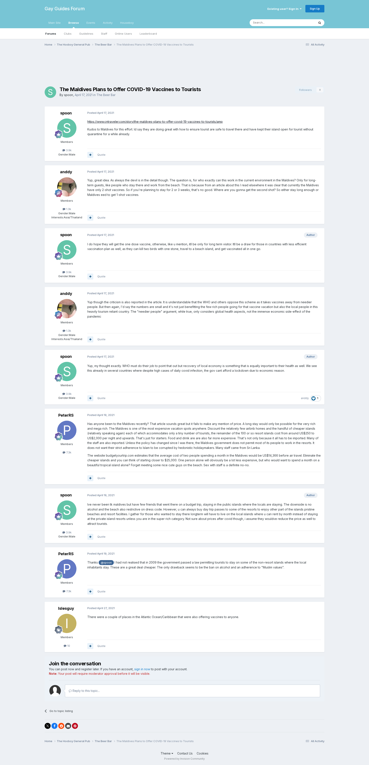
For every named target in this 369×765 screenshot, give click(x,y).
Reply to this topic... (86, 690)
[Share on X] (48, 726)
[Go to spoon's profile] (50, 92)
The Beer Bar (106, 95)
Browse (73, 22)
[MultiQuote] (90, 155)
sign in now (142, 669)
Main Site (54, 22)
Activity (108, 22)
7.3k (68, 452)
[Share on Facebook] (54, 726)
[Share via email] (68, 726)
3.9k (68, 150)
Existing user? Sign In (283, 8)
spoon (68, 95)
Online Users (123, 33)
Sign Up (315, 8)
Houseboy (127, 22)
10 (68, 645)
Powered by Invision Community (184, 758)
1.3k (68, 209)
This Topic (302, 22)
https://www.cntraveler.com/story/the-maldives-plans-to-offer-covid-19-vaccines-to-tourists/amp (155, 121)
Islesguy (66, 608)
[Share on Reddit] (61, 726)
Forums (50, 33)
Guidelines (86, 33)
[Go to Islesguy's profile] (66, 623)
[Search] (319, 22)
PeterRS (66, 415)
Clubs (68, 33)
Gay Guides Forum (65, 8)
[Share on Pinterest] (75, 726)
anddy (66, 172)
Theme (166, 753)
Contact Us (185, 753)
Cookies (202, 753)
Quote (101, 154)
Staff (104, 33)
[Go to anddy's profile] (66, 187)
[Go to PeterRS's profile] (66, 430)
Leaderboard (148, 33)
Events (90, 22)
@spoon (106, 562)
